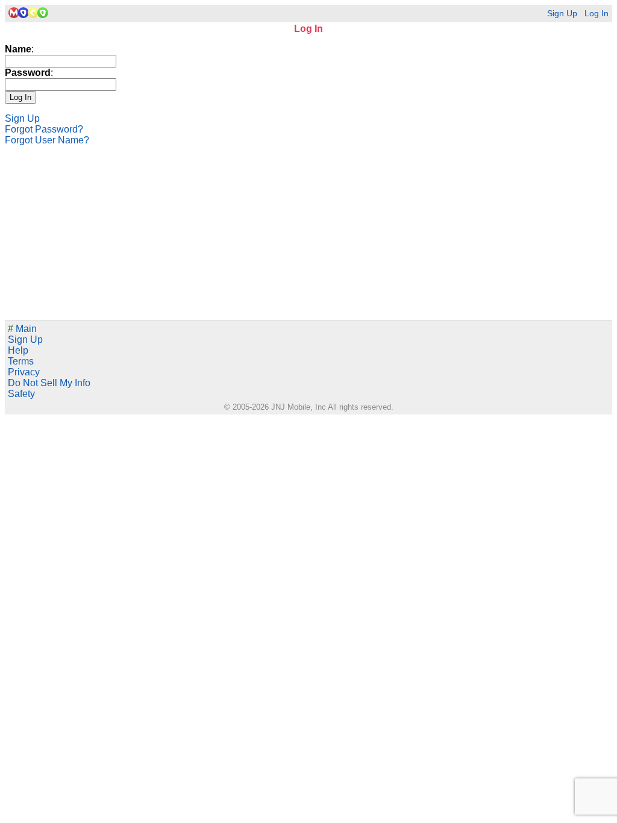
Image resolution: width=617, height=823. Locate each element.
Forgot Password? (44, 129)
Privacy (24, 372)
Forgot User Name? (47, 140)
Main (22, 329)
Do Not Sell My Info (49, 383)
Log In (596, 13)
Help (18, 350)
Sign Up (562, 13)
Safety (21, 394)
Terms (21, 361)
